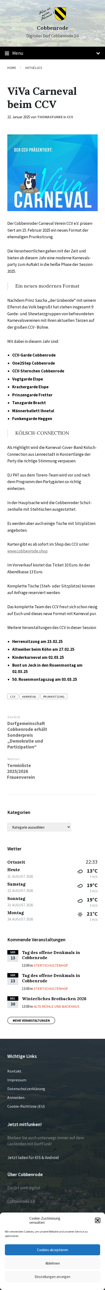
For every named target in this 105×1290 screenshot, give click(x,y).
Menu (17, 53)
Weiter (13, 759)
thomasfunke (50, 117)
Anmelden (15, 1097)
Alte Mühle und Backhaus (56, 1006)
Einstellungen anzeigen (52, 1276)
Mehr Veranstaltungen (31, 1020)
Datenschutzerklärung (26, 1088)
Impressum (16, 1079)
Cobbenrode (52, 28)
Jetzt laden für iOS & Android (33, 1157)
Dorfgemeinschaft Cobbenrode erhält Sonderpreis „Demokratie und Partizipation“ (27, 735)
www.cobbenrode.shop (27, 551)
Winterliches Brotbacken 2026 (54, 998)
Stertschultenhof (51, 965)
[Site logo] (52, 19)
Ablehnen (52, 1263)
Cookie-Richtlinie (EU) (26, 1106)
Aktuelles (33, 67)
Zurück (13, 717)
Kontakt (14, 1071)
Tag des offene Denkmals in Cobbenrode (51, 955)
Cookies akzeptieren (52, 1249)
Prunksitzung (54, 696)
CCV (70, 117)
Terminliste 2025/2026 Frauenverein (21, 771)
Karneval (29, 696)
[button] (97, 1220)
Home (11, 67)
